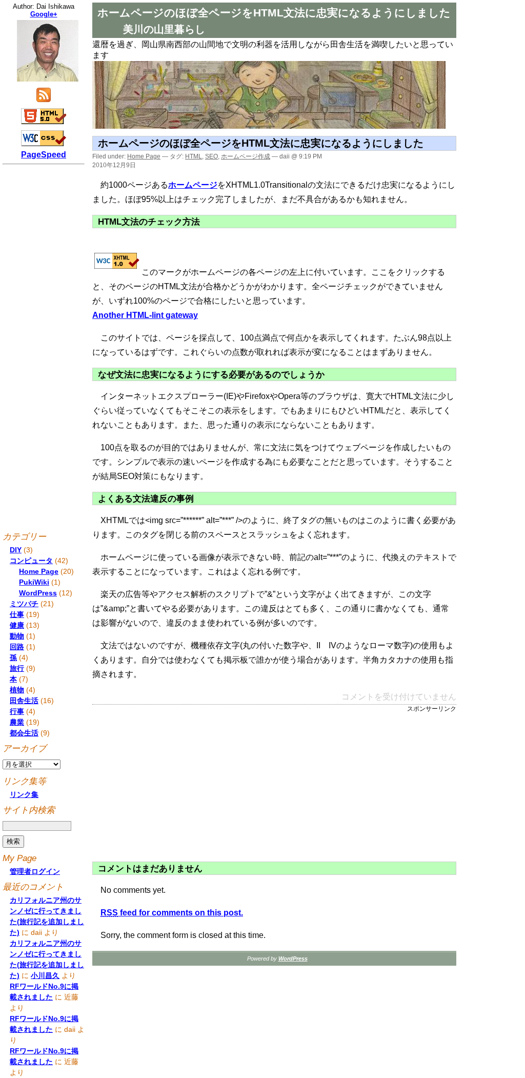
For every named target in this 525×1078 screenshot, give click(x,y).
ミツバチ (24, 604)
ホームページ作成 (245, 156)
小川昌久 (45, 975)
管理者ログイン (35, 871)
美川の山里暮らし (164, 29)
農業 (17, 722)
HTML (193, 156)
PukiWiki (34, 582)
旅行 (17, 668)
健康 (17, 625)
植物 (17, 690)
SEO (211, 156)
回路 (17, 647)
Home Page (143, 156)
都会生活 (24, 733)
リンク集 (24, 794)
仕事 (17, 614)
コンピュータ (31, 560)
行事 (17, 711)
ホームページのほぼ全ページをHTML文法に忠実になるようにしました (260, 143)
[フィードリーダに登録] (43, 101)
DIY (16, 550)
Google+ (43, 14)
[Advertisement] (187, 785)
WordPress (38, 593)
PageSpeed (43, 154)
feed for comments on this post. (171, 912)
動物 (17, 636)
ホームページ (192, 185)
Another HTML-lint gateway (145, 315)
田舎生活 (24, 700)
